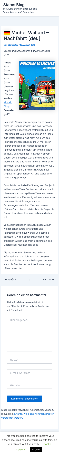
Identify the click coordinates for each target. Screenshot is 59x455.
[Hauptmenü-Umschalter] (52, 8)
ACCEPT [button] (36, 449)
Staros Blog (14, 4)
